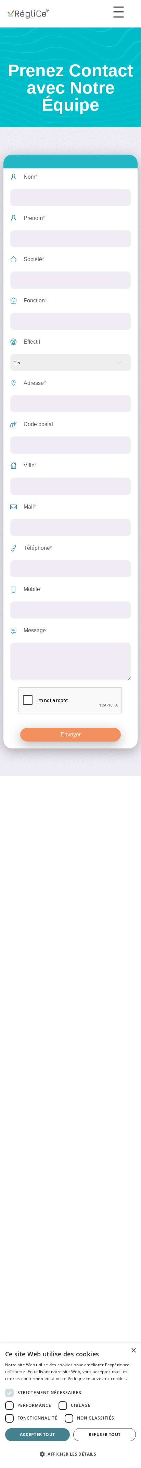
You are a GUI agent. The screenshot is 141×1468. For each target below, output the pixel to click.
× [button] (133, 1350)
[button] (70, 1454)
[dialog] (70, 1405)
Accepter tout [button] (37, 1434)
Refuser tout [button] (105, 1434)
